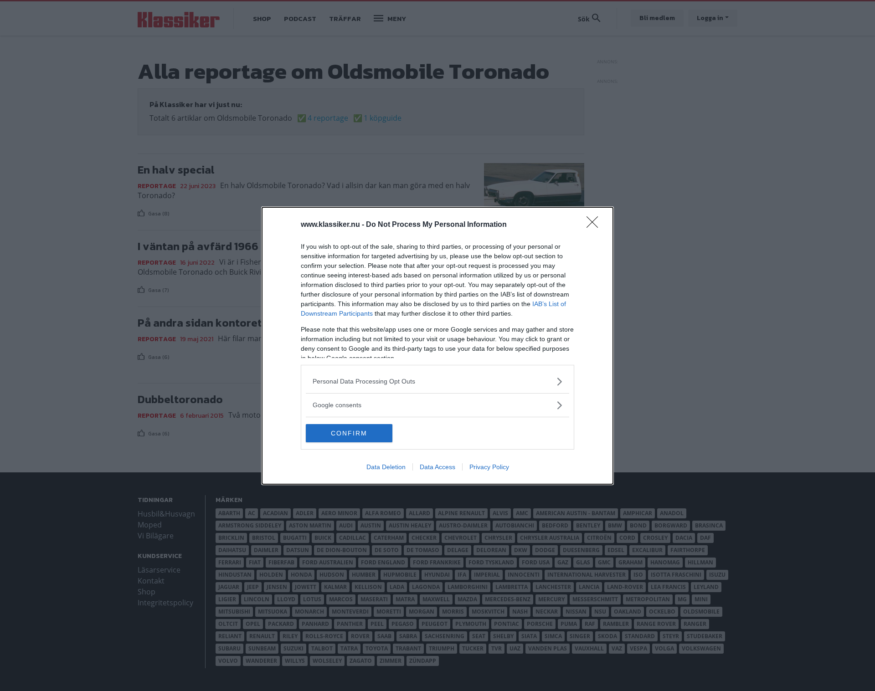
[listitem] (437, 381)
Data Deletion (386, 467)
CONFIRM (349, 433)
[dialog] (437, 345)
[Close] (595, 225)
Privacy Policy (489, 467)
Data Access (437, 467)
